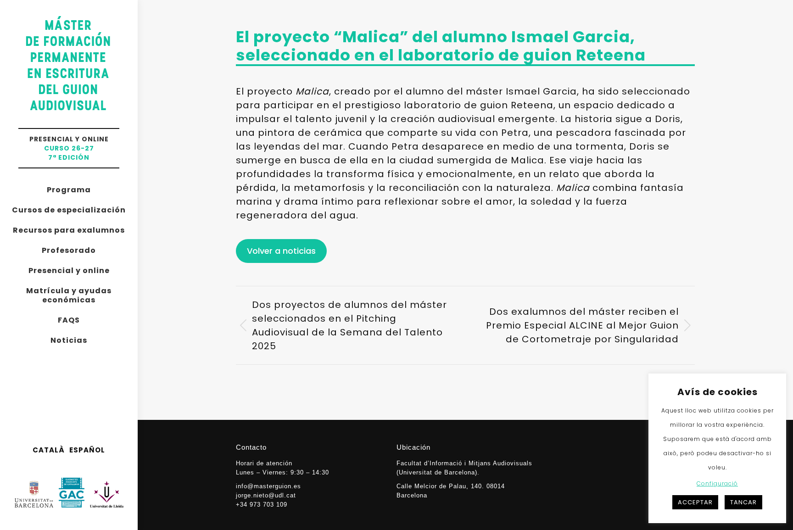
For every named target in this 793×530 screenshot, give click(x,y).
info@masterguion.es (268, 486)
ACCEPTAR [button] (695, 502)
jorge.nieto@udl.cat (266, 495)
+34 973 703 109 (261, 504)
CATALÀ (49, 450)
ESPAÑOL (87, 450)
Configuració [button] (717, 483)
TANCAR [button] (743, 502)
